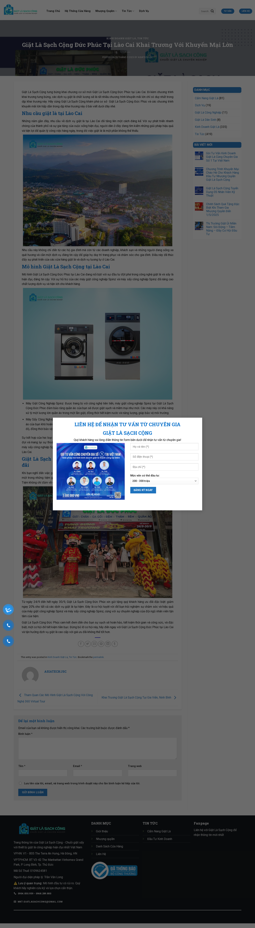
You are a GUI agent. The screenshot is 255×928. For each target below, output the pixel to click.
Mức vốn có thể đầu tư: (145, 475)
